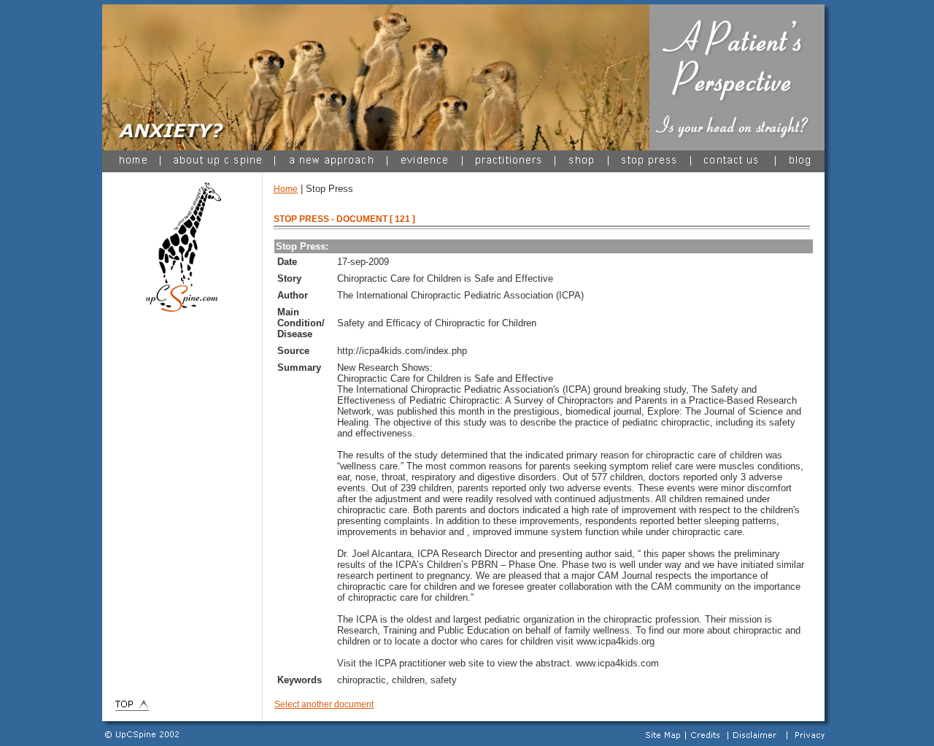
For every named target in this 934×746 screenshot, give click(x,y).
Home (286, 189)
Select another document (324, 704)
